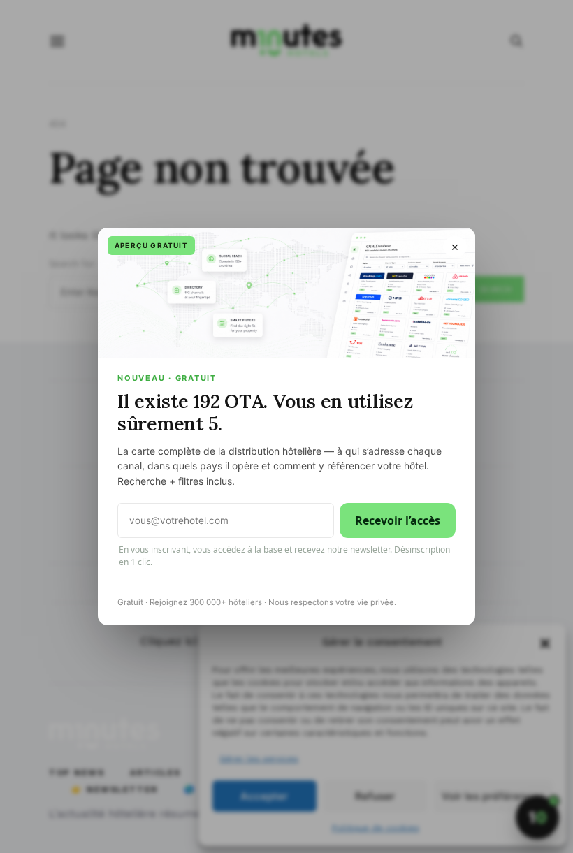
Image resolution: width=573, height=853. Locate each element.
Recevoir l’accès (397, 520)
